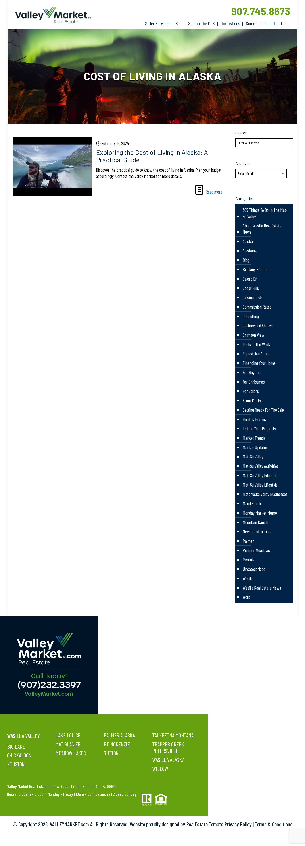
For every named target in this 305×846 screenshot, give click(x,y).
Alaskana (250, 250)
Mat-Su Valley (253, 456)
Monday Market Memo (260, 513)
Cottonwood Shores (258, 325)
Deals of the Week (256, 344)
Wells (246, 597)
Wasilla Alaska (168, 759)
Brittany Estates (255, 269)
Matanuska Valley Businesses (265, 494)
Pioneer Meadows (256, 550)
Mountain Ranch (255, 522)
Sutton (111, 753)
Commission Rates (257, 307)
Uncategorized (254, 569)
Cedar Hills (251, 288)
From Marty (252, 400)
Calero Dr (250, 278)
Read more (214, 191)
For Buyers (251, 372)
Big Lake (16, 746)
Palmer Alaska (119, 735)
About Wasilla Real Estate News (262, 229)
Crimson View (253, 335)
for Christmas (254, 381)
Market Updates (255, 447)
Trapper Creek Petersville (168, 747)
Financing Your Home (259, 363)
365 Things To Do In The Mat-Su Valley (265, 213)
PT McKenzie (117, 744)
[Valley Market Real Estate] (50, 15)
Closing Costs (253, 297)
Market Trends (254, 438)
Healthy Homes (254, 419)
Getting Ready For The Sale (263, 410)
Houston (16, 764)
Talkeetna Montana (173, 735)
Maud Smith (252, 503)
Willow (160, 768)
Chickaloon (19, 755)
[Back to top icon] (283, 837)
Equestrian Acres (256, 353)
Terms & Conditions (273, 824)
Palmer (248, 541)
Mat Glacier (68, 744)
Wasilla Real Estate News (262, 587)
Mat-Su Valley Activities (261, 466)
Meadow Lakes (71, 753)
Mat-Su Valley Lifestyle (260, 484)
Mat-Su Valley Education (261, 475)
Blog (246, 260)
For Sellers (251, 391)
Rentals (248, 559)
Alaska (248, 241)
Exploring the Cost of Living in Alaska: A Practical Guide (152, 156)
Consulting (251, 316)
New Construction (257, 531)
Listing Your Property (259, 428)
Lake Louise (68, 735)
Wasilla (248, 578)
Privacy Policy (238, 824)
